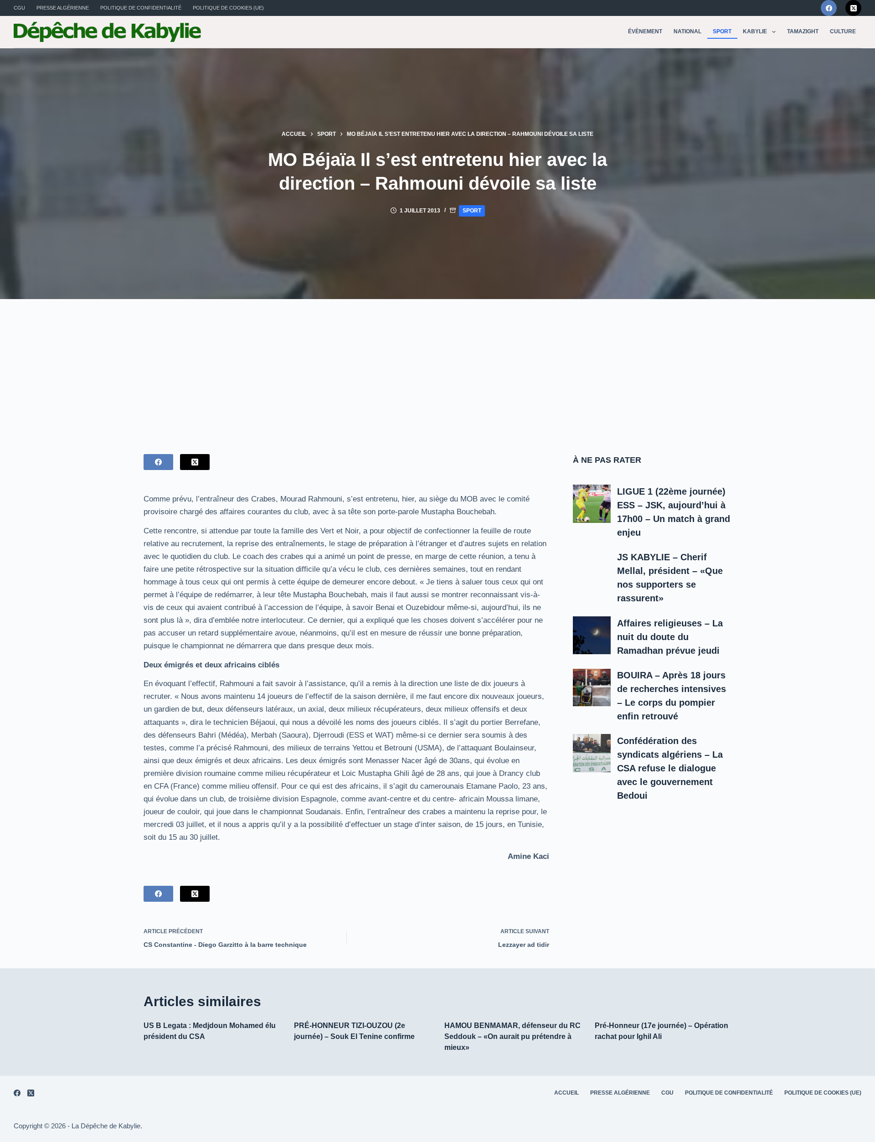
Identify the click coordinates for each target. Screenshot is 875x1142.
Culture (843, 31)
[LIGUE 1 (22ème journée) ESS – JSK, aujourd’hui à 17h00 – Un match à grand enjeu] (592, 504)
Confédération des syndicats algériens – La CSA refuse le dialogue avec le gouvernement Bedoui (670, 768)
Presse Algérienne (62, 7)
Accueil (566, 1093)
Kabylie (755, 31)
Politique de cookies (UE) (228, 7)
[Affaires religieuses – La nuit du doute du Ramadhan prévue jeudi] (592, 635)
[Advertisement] (437, 367)
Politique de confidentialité (140, 7)
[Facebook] (829, 8)
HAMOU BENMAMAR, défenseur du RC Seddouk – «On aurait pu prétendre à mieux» (512, 1036)
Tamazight (802, 31)
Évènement (645, 31)
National (687, 31)
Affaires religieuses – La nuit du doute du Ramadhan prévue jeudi (670, 637)
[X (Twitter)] (853, 8)
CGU (19, 7)
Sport (722, 31)
